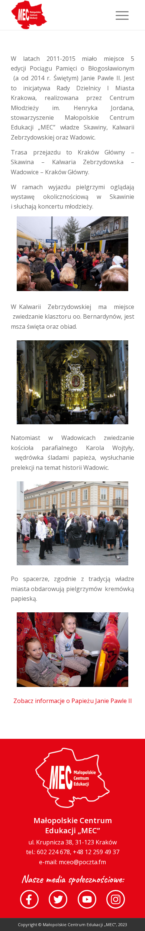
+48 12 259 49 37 (96, 852)
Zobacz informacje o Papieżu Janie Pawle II (72, 701)
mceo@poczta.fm (82, 862)
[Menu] (118, 15)
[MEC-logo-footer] (60, 15)
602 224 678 (53, 852)
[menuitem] (118, 15)
